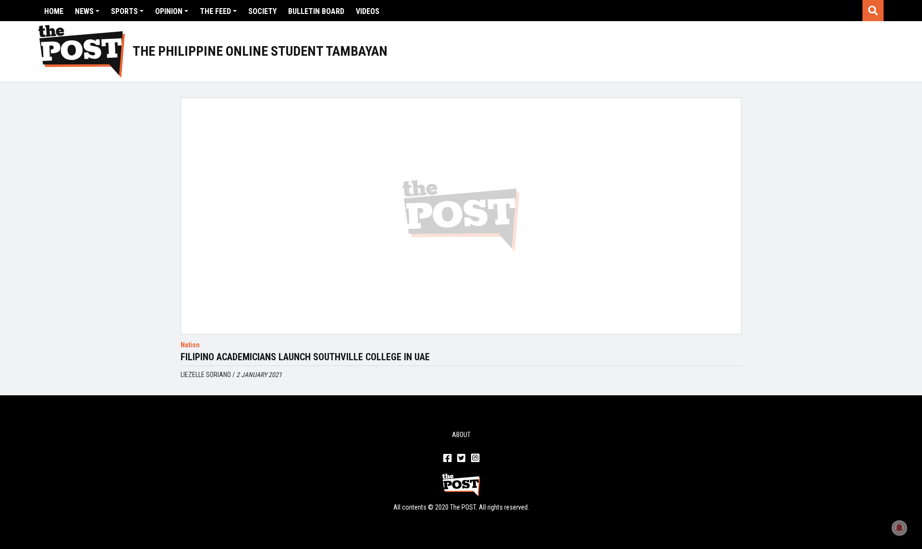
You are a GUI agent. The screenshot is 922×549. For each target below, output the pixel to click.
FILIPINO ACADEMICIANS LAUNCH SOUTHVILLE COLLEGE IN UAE (305, 357)
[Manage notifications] (899, 528)
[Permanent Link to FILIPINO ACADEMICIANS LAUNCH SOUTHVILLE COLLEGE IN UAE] (461, 216)
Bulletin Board (316, 11)
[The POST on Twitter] (461, 458)
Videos (367, 11)
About (461, 435)
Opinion (168, 11)
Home (53, 11)
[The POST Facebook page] (447, 458)
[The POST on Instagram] (475, 458)
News (84, 11)
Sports (124, 11)
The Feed (215, 11)
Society (262, 11)
